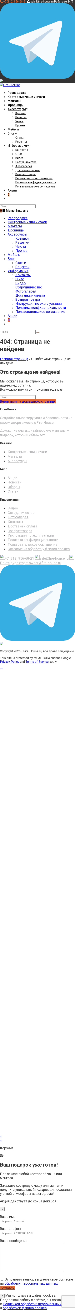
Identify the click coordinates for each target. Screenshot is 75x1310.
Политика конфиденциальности (40, 307)
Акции (12, 316)
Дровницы (16, 230)
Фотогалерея (25, 291)
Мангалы (15, 226)
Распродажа (18, 218)
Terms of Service (37, 662)
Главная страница (14, 359)
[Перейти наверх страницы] (1, 669)
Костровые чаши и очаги (27, 222)
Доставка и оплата (30, 295)
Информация (18, 271)
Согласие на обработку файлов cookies (39, 549)
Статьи (20, 263)
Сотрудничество (28, 287)
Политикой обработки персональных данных (38, 1304)
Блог (11, 259)
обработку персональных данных (31, 1283)
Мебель (14, 255)
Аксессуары (17, 234)
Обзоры (14, 487)
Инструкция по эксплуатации (38, 303)
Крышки (22, 238)
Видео (20, 283)
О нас (19, 279)
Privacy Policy (9, 662)
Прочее (21, 251)
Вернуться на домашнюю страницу (28, 401)
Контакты (23, 275)
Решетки (22, 242)
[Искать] (37, 332)
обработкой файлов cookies (25, 1308)
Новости (14, 482)
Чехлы (20, 246)
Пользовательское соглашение (40, 312)
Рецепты (22, 267)
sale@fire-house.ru (54, 558)
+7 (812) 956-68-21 (19, 558)
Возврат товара (27, 299)
